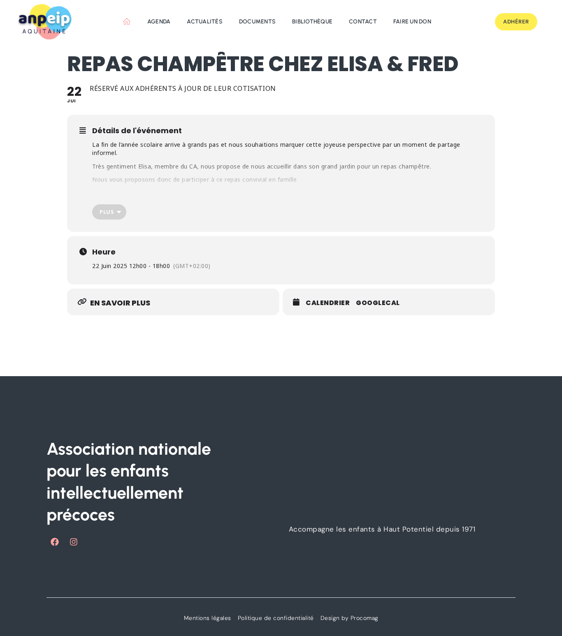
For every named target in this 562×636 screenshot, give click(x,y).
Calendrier (328, 303)
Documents (257, 21)
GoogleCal (378, 303)
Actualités (205, 21)
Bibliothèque (312, 21)
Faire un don (412, 21)
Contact (363, 21)
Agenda (159, 21)
